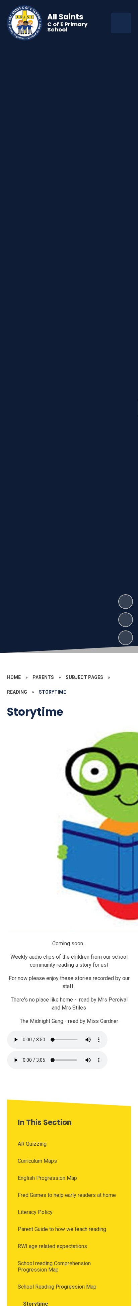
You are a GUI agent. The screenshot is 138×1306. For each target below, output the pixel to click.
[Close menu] (121, 23)
